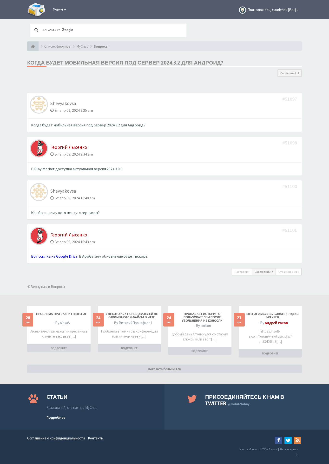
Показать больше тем (164, 369)
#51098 (290, 143)
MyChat (82, 46)
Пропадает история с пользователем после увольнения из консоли (202, 317)
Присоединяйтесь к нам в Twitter (244, 400)
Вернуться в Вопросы (47, 286)
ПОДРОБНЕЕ (59, 348)
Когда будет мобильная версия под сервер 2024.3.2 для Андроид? (125, 62)
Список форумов (57, 46)
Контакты (95, 438)
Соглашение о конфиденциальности (56, 438)
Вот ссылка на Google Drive (54, 256)
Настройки (242, 272)
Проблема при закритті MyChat (61, 314)
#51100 (290, 186)
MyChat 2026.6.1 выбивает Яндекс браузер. (272, 315)
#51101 (290, 230)
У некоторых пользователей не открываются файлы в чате (131, 315)
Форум (58, 9)
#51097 (290, 99)
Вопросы (101, 46)
